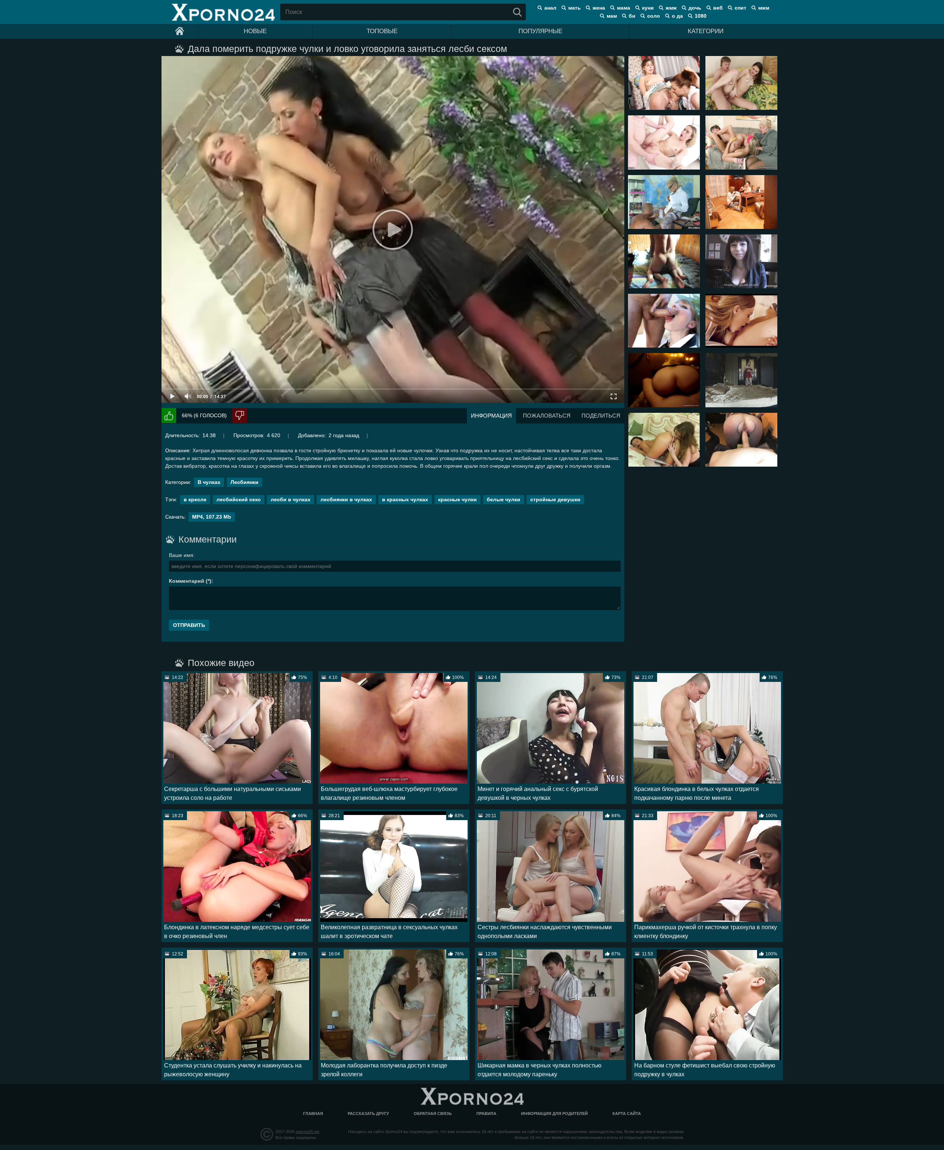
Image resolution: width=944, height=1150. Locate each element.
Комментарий (186, 581)
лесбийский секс (238, 499)
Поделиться (601, 415)
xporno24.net (307, 1131)
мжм (763, 8)
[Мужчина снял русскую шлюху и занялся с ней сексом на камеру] (741, 380)
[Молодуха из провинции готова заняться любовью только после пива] (741, 202)
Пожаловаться (546, 415)
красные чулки (457, 499)
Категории (705, 31)
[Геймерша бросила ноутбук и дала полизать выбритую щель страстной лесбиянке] (741, 321)
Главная (313, 1113)
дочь (694, 8)
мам (612, 16)
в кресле (195, 499)
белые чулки (503, 499)
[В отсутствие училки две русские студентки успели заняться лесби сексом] (664, 83)
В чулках (209, 482)
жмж (671, 8)
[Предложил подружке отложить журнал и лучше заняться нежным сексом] (741, 83)
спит (740, 8)
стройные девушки (555, 499)
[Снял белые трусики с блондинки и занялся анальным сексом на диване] (664, 142)
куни (648, 8)
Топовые (382, 31)
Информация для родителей (554, 1113)
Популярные (540, 31)
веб (718, 8)
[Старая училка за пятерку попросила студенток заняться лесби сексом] (741, 142)
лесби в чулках (290, 499)
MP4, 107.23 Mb (211, 517)
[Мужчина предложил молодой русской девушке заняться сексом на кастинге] (741, 261)
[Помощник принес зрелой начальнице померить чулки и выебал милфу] (664, 202)
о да (677, 16)
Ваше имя (181, 555)
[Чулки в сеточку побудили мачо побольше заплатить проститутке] (741, 440)
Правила (486, 1113)
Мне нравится (169, 415)
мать (574, 8)
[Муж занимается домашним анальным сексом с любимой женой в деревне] (664, 261)
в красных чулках (405, 499)
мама (623, 8)
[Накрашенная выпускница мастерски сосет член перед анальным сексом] (664, 321)
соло (653, 16)
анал (550, 8)
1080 (701, 16)
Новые (255, 31)
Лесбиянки (244, 482)
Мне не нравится (239, 415)
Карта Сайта (626, 1113)
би (632, 16)
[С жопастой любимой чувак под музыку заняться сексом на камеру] (664, 380)
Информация (491, 415)
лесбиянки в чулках (346, 499)
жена (599, 8)
